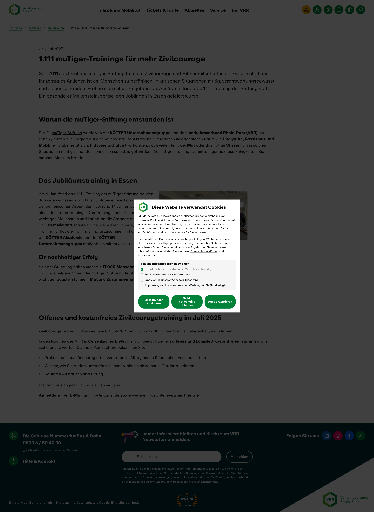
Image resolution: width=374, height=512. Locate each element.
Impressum (149, 255)
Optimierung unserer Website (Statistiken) (171, 280)
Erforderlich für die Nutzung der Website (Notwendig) (178, 269)
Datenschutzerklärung (204, 251)
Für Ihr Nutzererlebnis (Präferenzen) (167, 274)
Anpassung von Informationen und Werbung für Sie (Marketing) (185, 285)
